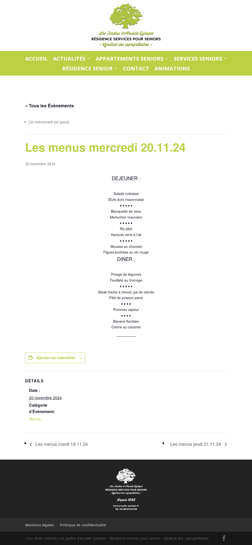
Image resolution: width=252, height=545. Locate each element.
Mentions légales (39, 525)
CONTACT (136, 68)
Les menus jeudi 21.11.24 (196, 444)
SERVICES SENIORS (198, 58)
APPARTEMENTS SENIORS (129, 58)
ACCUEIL (36, 58)
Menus (35, 419)
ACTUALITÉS (69, 58)
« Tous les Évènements (49, 105)
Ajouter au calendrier (56, 357)
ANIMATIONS (172, 68)
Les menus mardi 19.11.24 (61, 444)
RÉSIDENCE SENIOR (87, 68)
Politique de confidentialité (83, 525)
